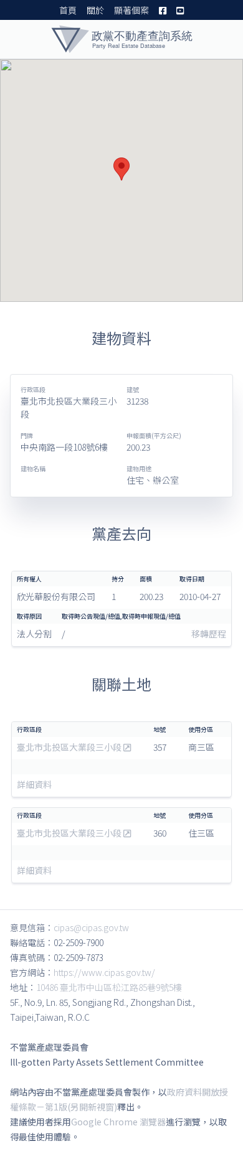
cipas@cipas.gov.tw (91, 927)
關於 (95, 10)
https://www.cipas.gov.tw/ (104, 972)
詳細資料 (34, 784)
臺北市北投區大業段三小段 (70, 747)
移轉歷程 (208, 633)
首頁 (68, 10)
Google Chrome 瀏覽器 (118, 1121)
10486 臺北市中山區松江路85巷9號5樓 (109, 987)
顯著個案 (131, 10)
